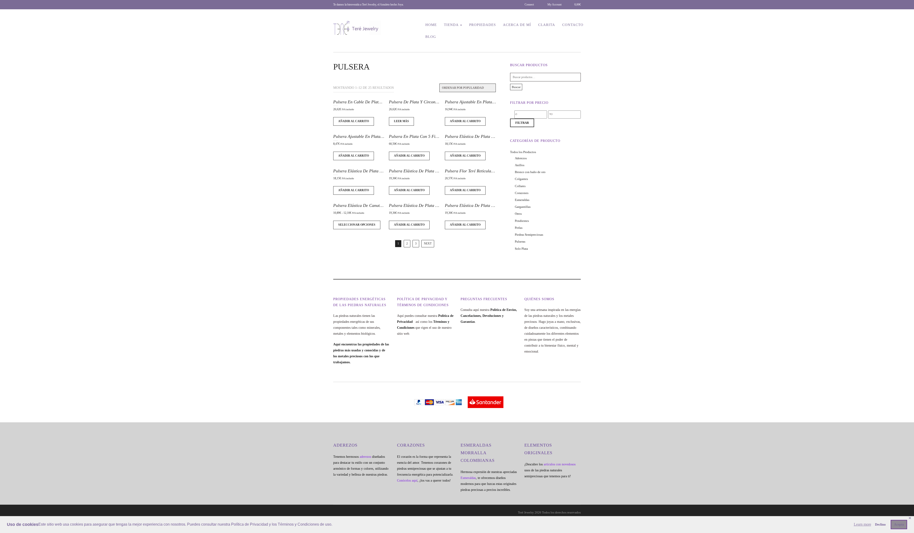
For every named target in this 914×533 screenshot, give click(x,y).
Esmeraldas (522, 200)
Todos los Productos (523, 152)
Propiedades (482, 25)
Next (428, 243)
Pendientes (522, 221)
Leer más (401, 121)
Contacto (572, 25)
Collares (520, 186)
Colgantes (521, 179)
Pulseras (520, 241)
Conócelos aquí (407, 480)
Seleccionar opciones (356, 224)
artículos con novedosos (560, 464)
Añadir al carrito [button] (353, 121)
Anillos (519, 165)
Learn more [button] (862, 524)
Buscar (516, 87)
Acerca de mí (517, 25)
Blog (430, 37)
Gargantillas (523, 207)
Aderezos (521, 158)
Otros (518, 213)
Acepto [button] (899, 524)
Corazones (521, 193)
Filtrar (522, 123)
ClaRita (546, 25)
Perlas (518, 227)
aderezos (365, 456)
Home (431, 25)
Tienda (452, 25)
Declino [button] (880, 524)
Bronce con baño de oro (530, 172)
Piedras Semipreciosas (529, 234)
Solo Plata (521, 248)
